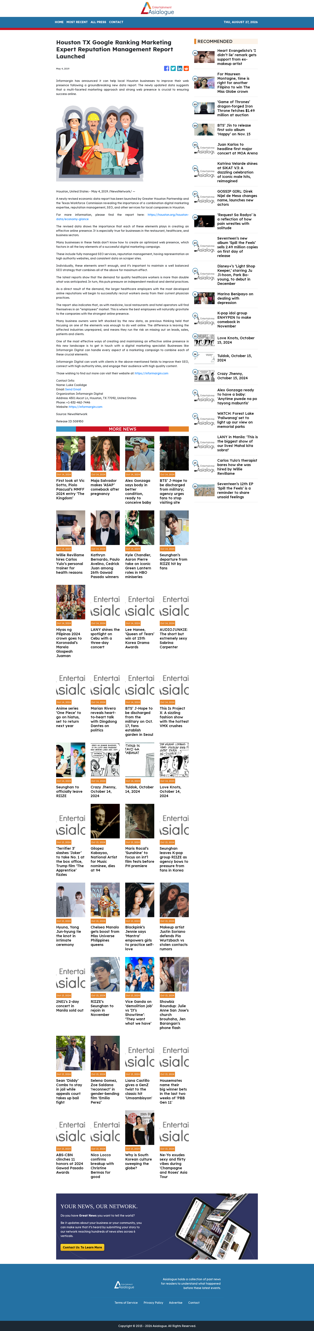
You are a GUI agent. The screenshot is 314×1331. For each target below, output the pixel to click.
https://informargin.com (151, 373)
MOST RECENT (77, 22)
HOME (59, 22)
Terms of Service (126, 1302)
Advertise (175, 1302)
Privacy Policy (153, 1302)
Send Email (73, 389)
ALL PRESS (98, 22)
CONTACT (116, 22)
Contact (194, 1302)
